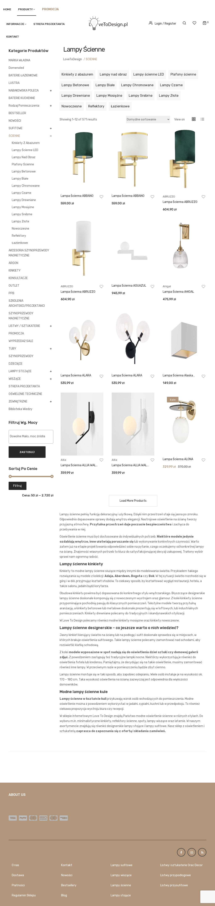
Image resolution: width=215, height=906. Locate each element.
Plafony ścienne (23, 164)
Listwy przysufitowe (174, 885)
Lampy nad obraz (23, 157)
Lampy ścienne (121, 885)
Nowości (66, 875)
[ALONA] (184, 424)
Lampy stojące (121, 895)
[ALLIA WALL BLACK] (82, 424)
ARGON (13, 263)
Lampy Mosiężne (23, 207)
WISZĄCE (15, 379)
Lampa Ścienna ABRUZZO (180, 202)
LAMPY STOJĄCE (20, 371)
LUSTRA (14, 83)
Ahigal (167, 286)
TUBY (12, 348)
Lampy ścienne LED (25, 150)
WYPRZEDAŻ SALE (21, 341)
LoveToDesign (72, 59)
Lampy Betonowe (24, 171)
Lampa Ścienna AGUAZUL (129, 285)
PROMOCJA (16, 333)
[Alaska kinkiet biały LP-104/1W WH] (184, 340)
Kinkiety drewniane (97, 613)
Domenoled (16, 68)
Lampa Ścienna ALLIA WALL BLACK (79, 465)
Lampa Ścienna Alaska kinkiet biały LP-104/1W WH (181, 376)
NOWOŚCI (15, 121)
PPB (11, 293)
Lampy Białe (20, 178)
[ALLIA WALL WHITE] (133, 424)
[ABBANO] (82, 160)
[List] (202, 119)
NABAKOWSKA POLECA (24, 90)
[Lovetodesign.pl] (107, 22)
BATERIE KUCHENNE (22, 98)
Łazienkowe (20, 243)
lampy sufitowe (156, 726)
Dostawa (18, 875)
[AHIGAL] (184, 250)
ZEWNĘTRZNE (18, 401)
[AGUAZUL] (133, 250)
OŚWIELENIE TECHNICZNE (25, 394)
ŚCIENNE (14, 136)
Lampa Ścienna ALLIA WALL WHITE (130, 465)
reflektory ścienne (124, 721)
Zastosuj (27, 452)
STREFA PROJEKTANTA (49, 24)
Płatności (18, 885)
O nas (15, 865)
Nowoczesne (20, 228)
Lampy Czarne (21, 193)
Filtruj (17, 486)
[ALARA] (82, 340)
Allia (63, 459)
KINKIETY (15, 270)
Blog (64, 895)
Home (7, 9)
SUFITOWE (15, 128)
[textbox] (32, 436)
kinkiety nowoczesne (164, 620)
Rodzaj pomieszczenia (24, 105)
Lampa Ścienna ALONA (178, 459)
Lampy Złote (20, 221)
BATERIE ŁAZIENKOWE (23, 75)
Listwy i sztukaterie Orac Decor (181, 865)
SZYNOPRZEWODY (21, 356)
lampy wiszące (157, 721)
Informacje (15, 24)
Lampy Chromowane (26, 186)
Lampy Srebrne (22, 214)
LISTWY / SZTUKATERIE (24, 326)
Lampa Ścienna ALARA (76, 375)
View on (179, 119)
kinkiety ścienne (191, 598)
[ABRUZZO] (184, 160)
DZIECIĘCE (15, 364)
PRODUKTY (25, 9)
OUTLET (14, 285)
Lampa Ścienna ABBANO (77, 196)
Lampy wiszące (121, 875)
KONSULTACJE (18, 278)
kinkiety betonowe (89, 608)
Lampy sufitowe (121, 865)
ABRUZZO (169, 196)
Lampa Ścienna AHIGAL (178, 292)
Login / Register (165, 23)
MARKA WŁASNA (19, 60)
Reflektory (19, 236)
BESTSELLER (17, 113)
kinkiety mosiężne (131, 620)
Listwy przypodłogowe (175, 875)
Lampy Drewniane (24, 200)
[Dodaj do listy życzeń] (101, 196)
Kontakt (12, 36)
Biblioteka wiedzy (20, 409)
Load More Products (133, 501)
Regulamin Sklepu (24, 895)
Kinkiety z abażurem (26, 143)
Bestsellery (68, 885)
